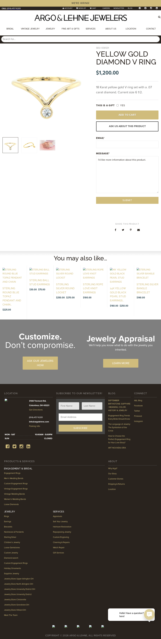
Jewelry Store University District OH (19, 589)
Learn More (120, 363)
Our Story (112, 473)
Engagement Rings (12, 473)
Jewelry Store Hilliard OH (15, 610)
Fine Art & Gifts (70, 28)
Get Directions (36, 410)
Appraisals (57, 516)
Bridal (10, 28)
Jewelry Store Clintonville (15, 599)
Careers (106, 8)
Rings (6, 516)
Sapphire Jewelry (11, 573)
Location (131, 28)
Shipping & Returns (116, 484)
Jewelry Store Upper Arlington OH (18, 579)
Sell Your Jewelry (60, 521)
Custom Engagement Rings (16, 483)
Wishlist (82, 8)
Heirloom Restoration (62, 527)
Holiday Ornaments (12, 568)
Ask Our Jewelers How (40, 363)
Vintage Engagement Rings (16, 489)
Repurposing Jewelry (62, 532)
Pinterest (138, 416)
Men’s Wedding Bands (13, 478)
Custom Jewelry (11, 553)
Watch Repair (58, 547)
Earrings (7, 521)
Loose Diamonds (11, 504)
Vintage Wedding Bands (14, 494)
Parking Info (34, 426)
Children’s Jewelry (12, 542)
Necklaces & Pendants (14, 532)
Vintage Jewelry (30, 28)
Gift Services (58, 553)
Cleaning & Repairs (61, 542)
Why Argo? (112, 468)
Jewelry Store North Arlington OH (18, 584)
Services (90, 28)
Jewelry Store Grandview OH (16, 605)
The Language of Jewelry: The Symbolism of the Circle (119, 427)
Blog (130, 8)
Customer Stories (115, 479)
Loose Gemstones (12, 547)
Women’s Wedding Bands (15, 499)
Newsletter (119, 8)
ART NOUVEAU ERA (117, 448)
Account (68, 8)
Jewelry (50, 28)
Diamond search (11, 558)
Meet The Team (10, 615)
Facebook (138, 405)
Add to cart (127, 114)
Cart (94, 8)
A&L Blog (138, 400)
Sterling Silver (10, 537)
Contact (151, 28)
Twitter (137, 411)
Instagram (138, 421)
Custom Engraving (61, 537)
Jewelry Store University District (18, 594)
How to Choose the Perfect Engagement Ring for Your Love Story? (119, 439)
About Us (110, 28)
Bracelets (8, 527)
